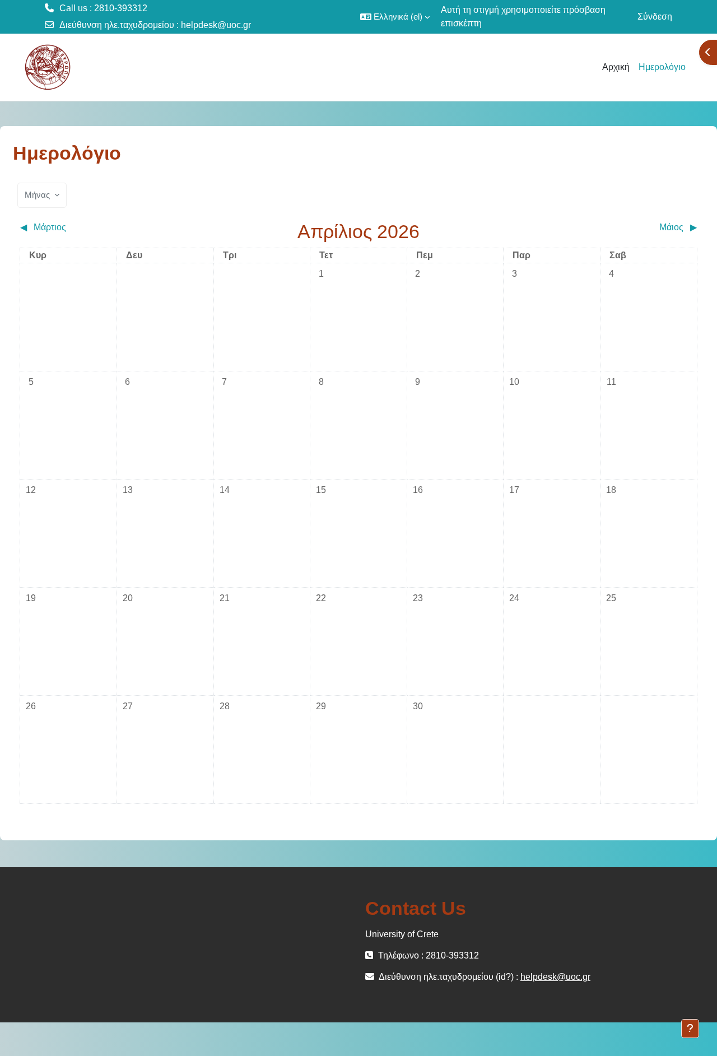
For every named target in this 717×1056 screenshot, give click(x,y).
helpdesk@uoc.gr (216, 25)
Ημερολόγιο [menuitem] (662, 67)
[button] (394, 17)
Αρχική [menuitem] (616, 67)
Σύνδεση (654, 16)
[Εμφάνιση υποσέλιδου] (690, 1028)
